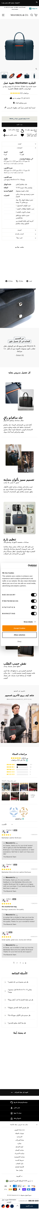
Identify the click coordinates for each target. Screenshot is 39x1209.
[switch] (34, 601)
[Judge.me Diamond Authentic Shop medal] (14, 811)
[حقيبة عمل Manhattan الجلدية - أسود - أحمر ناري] (6, 1075)
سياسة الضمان (19, 1150)
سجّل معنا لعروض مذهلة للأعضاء (19, 1124)
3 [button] (20, 963)
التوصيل (20, 230)
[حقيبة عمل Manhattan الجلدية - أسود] (11, 1075)
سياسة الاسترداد (19, 1153)
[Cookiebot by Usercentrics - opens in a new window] (28, 565)
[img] (6, 835)
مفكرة (19, 1143)
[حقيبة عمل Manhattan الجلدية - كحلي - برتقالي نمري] (4, 1075)
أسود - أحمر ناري (8, 1206)
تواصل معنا (19, 1170)
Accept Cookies (19, 628)
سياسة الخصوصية (19, 1157)
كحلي (12, 1206)
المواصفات (19, 147)
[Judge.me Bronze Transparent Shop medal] (24, 811)
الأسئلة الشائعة (19, 1167)
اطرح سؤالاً (19, 238)
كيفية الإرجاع (19, 1147)
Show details (28, 622)
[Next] (36, 723)
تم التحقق (18, 819)
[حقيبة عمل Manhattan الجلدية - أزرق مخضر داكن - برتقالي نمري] (8, 1077)
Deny (19, 641)
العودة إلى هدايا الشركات (21, 1092)
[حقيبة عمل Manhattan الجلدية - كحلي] (8, 1075)
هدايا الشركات (19, 1140)
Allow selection (19, 635)
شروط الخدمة (19, 1160)
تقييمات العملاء (19, 1133)
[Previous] (2, 723)
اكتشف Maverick (19, 1130)
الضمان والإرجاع (19, 234)
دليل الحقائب (19, 1163)
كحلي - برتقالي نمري (3, 1206)
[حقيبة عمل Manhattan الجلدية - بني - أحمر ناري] (13, 1075)
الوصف (19, 144)
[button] (15, 93)
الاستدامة (19, 1137)
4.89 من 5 (25, 758)
